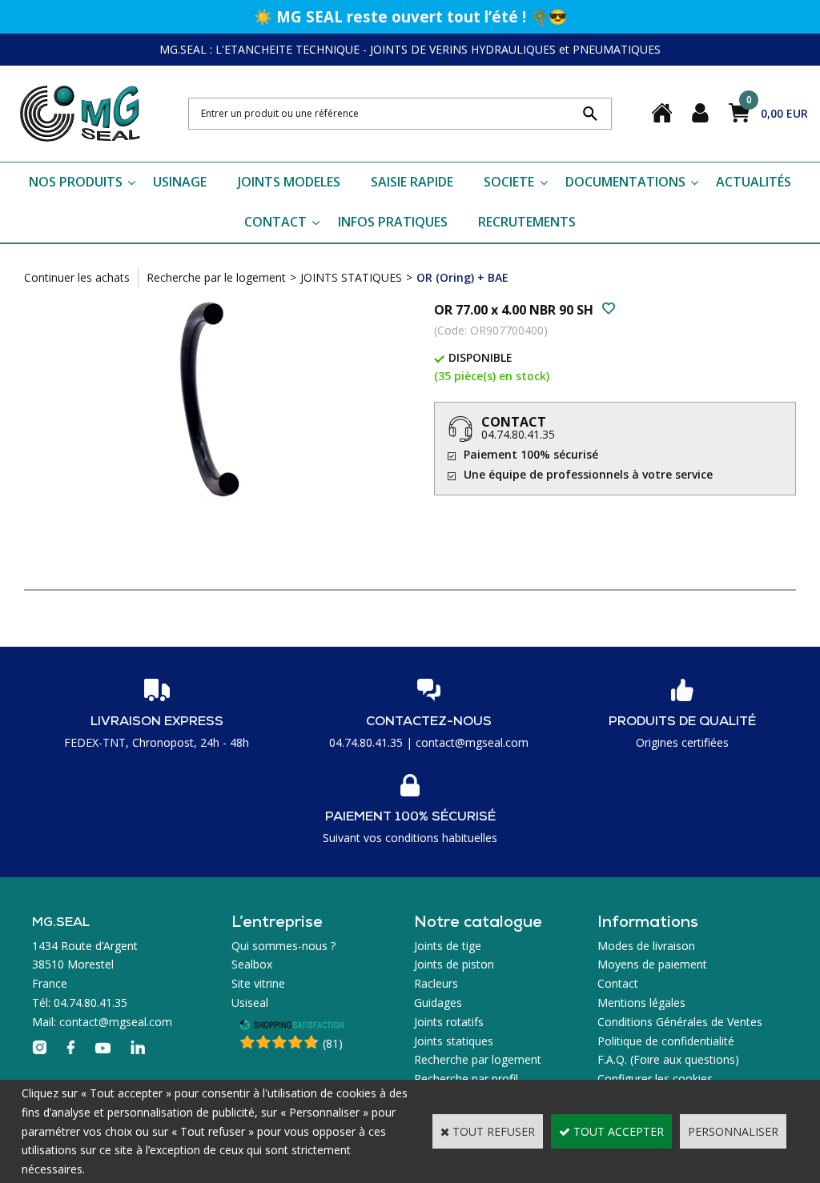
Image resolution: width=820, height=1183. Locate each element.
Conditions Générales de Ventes (679, 1021)
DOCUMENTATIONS (625, 181)
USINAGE (180, 181)
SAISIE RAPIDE (412, 181)
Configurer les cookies (655, 1078)
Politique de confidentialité (665, 1041)
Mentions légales (641, 1002)
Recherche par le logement (216, 277)
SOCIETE (509, 181)
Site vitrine (258, 983)
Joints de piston (454, 964)
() (333, 1043)
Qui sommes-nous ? (283, 945)
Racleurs (436, 983)
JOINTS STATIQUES (351, 277)
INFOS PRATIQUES (393, 222)
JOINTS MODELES (289, 181)
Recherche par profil (466, 1078)
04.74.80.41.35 (518, 434)
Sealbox (251, 964)
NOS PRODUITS (76, 181)
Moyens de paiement (652, 964)
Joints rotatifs (449, 1021)
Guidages (438, 1002)
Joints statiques (453, 1041)
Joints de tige (447, 945)
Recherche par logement (477, 1059)
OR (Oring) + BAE (462, 277)
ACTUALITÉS (753, 181)
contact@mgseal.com (472, 742)
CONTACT (275, 222)
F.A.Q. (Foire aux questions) (668, 1059)
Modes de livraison (646, 945)
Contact (617, 983)
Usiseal (249, 1002)
